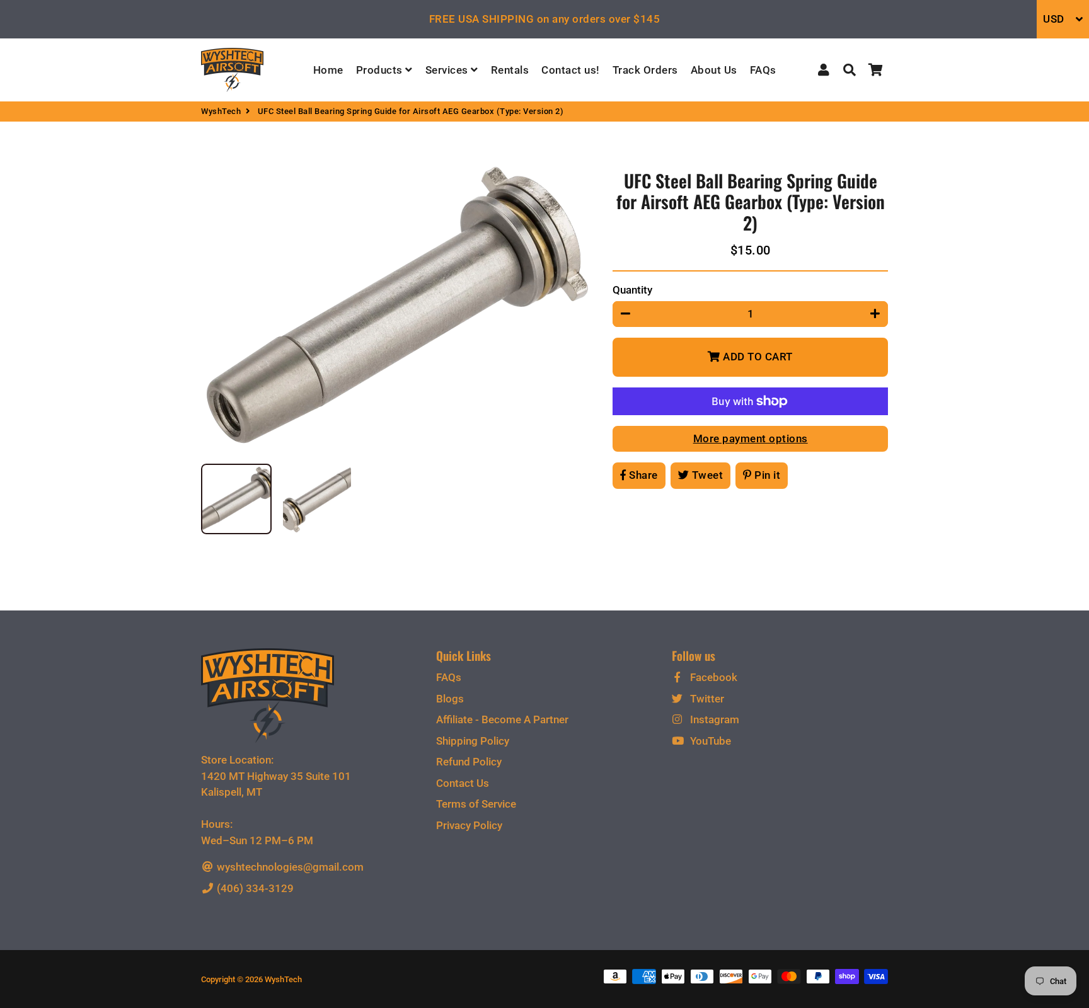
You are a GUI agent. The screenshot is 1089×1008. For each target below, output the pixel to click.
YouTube (709, 741)
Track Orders (645, 70)
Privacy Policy (469, 825)
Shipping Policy (472, 741)
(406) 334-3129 (254, 888)
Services (448, 70)
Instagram (713, 719)
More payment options (750, 438)
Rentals (510, 70)
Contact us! (570, 70)
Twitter (706, 698)
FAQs (763, 70)
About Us (714, 70)
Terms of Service (476, 804)
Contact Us (462, 783)
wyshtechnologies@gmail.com (289, 867)
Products (381, 70)
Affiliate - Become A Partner (502, 719)
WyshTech (221, 111)
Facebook (712, 677)
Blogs (450, 698)
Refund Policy (469, 761)
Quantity (632, 290)
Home (328, 70)
